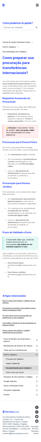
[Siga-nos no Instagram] (36, 412)
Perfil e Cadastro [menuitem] (10, 355)
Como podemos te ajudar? (18, 23)
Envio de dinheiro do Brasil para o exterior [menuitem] (17, 340)
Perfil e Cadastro (9, 47)
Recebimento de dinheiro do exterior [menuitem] (18, 346)
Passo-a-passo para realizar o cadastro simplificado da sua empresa (16, 331)
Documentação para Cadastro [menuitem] (18, 368)
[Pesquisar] (36, 27)
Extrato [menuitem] (6, 395)
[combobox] (18, 27)
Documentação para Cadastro (15, 52)
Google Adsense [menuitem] (10, 381)
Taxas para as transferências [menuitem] (15, 350)
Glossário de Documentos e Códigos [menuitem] (18, 377)
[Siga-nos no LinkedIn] (36, 416)
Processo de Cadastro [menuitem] (15, 359)
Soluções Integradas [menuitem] (12, 390)
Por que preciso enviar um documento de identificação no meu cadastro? (17, 317)
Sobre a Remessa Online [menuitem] (13, 386)
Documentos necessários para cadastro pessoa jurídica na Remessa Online (19, 309)
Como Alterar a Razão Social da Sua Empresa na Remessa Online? (19, 324)
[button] (36, 339)
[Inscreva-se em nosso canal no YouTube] (36, 421)
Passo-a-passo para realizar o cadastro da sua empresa (19, 302)
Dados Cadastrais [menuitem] (13, 363)
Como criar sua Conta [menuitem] (14, 372)
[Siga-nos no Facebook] (36, 407)
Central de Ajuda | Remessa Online (16, 42)
